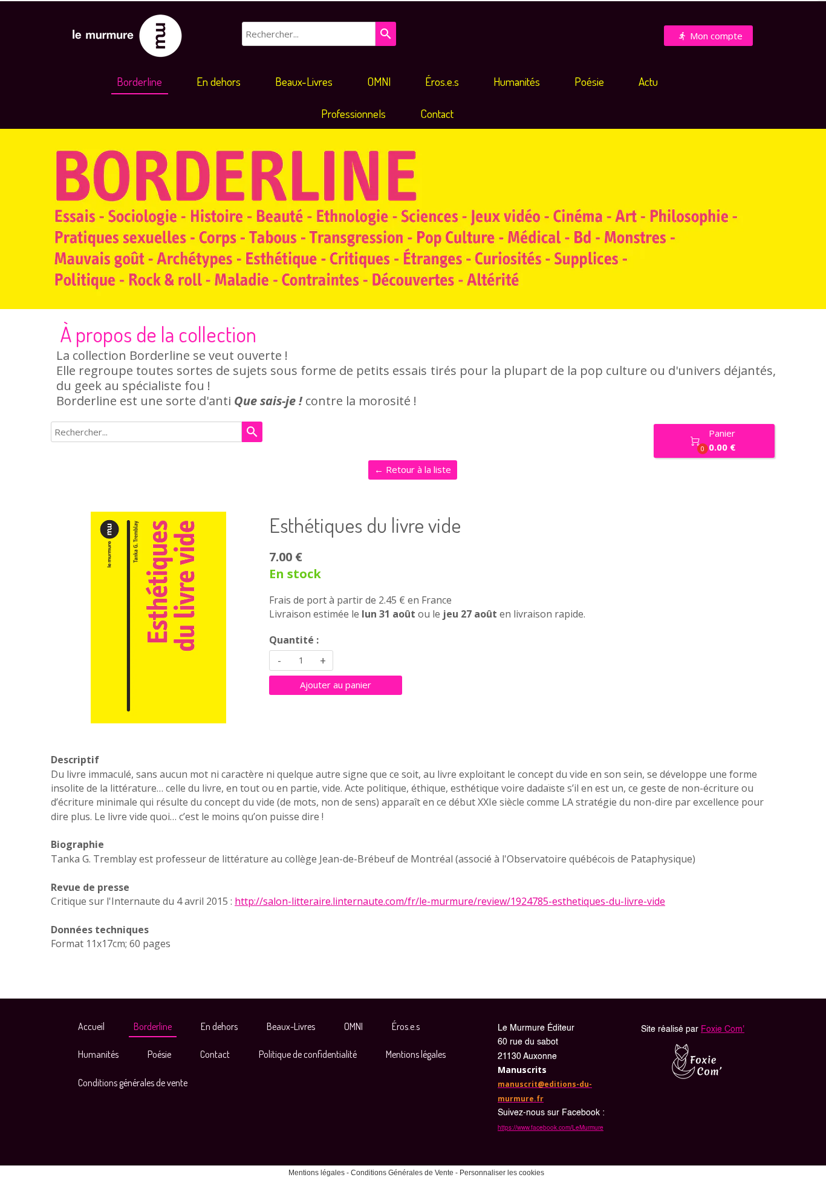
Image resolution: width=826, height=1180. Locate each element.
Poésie (589, 81)
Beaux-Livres (304, 81)
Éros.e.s (442, 81)
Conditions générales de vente (132, 1083)
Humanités (516, 81)
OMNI (379, 81)
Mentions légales (416, 1054)
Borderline (139, 81)
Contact (437, 113)
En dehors (219, 81)
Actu (648, 81)
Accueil (91, 1026)
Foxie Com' (722, 1029)
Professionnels (353, 113)
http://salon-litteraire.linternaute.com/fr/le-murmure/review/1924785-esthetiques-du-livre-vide (450, 901)
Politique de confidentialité (308, 1054)
